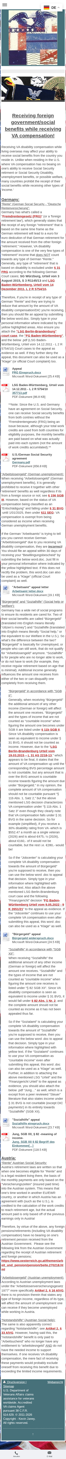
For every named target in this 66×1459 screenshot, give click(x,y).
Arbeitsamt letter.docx (27, 591)
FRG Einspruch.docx (26, 372)
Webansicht (55, 1382)
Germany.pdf (21, 462)
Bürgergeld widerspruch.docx (33, 938)
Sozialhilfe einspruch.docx (30, 1123)
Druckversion (16, 1382)
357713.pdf (19, 393)
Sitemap (8, 1386)
